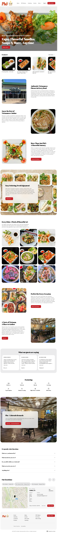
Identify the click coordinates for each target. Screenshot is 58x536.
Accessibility (23, 526)
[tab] (8, 484)
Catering (30, 3)
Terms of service (17, 526)
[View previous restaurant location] (49, 479)
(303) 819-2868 (40, 494)
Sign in (44, 3)
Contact (15, 520)
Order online (50, 505)
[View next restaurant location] (53, 479)
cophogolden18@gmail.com (42, 495)
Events (34, 3)
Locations (16, 518)
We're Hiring (38, 518)
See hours (43, 505)
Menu (18, 3)
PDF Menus (23, 3)
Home (15, 515)
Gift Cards (27, 518)
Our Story (38, 516)
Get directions (51, 490)
